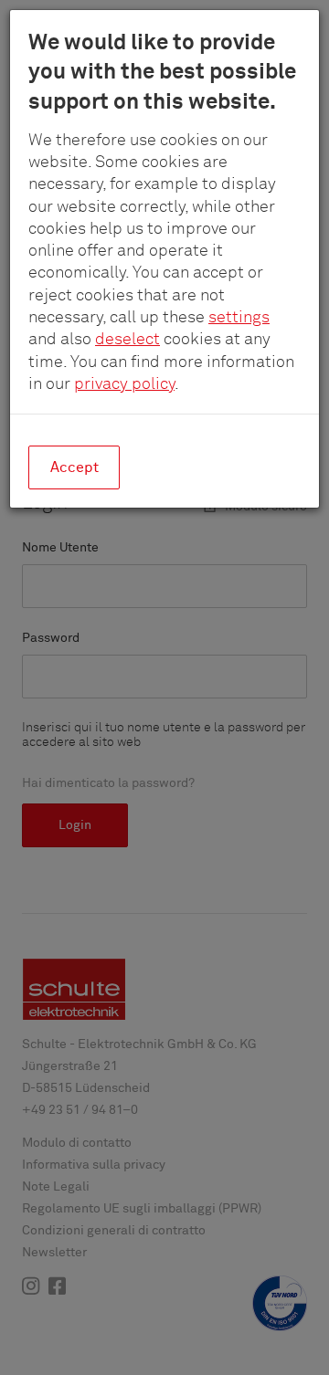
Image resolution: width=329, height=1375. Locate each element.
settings (239, 318)
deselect (127, 339)
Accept (74, 467)
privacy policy (124, 384)
